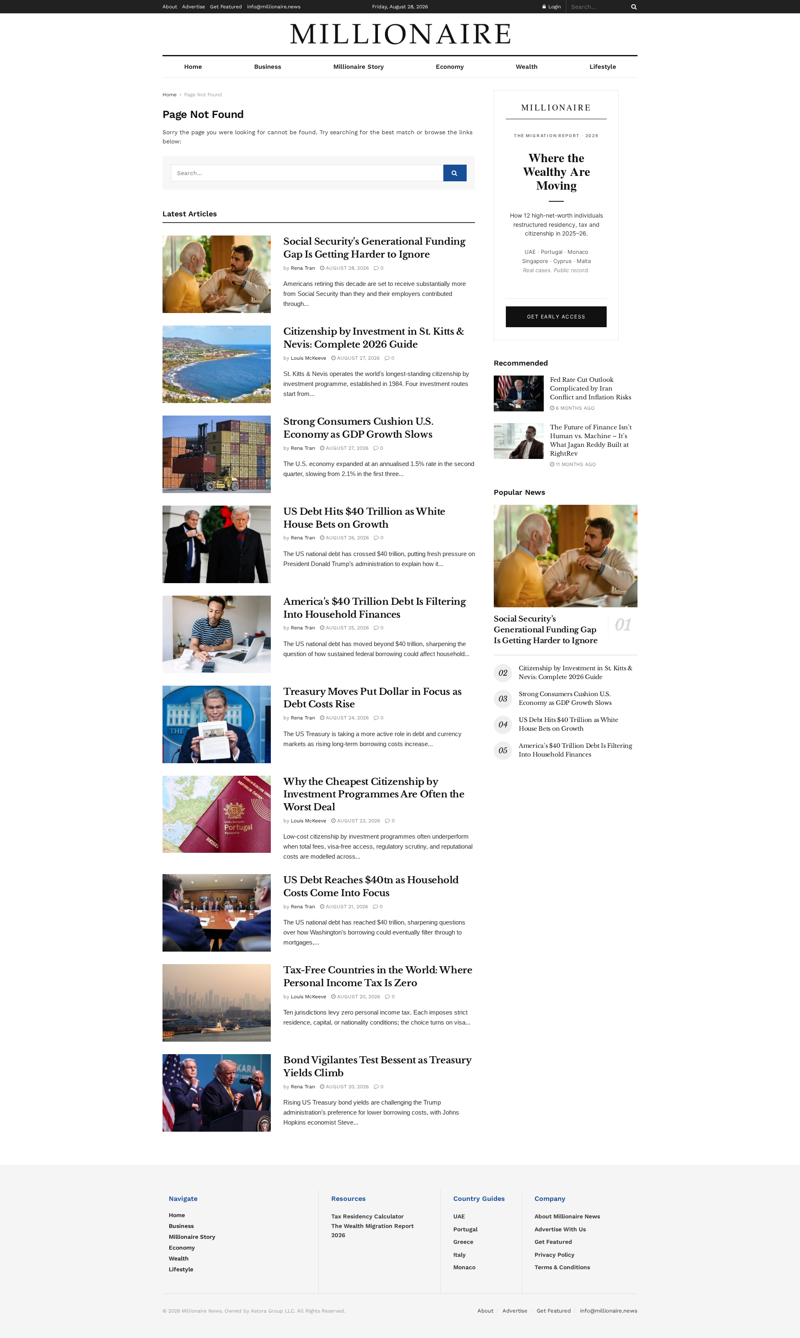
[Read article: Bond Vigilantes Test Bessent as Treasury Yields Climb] (216, 1093)
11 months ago (575, 464)
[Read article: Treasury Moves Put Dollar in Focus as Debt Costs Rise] (216, 724)
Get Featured (226, 7)
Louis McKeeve (308, 358)
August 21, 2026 (346, 907)
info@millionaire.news (273, 7)
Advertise (193, 7)
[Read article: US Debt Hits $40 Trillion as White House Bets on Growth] (216, 544)
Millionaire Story (358, 66)
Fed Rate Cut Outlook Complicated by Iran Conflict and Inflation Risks (590, 388)
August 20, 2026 (357, 997)
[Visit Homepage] (400, 34)
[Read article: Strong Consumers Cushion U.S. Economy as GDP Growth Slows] (216, 454)
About (169, 7)
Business (267, 66)
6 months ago (574, 408)
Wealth (527, 66)
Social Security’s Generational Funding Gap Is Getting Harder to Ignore (546, 629)
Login (554, 7)
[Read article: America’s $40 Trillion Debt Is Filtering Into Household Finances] (216, 634)
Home (193, 66)
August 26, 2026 (346, 538)
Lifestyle (603, 66)
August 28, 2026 (346, 268)
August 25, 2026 (346, 628)
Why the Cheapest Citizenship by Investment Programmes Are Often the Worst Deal (374, 794)
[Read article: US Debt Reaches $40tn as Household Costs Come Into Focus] (216, 913)
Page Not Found (203, 95)
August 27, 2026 (357, 358)
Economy (450, 66)
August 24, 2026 (346, 718)
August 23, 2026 (357, 821)
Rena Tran (303, 268)
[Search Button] (632, 6)
